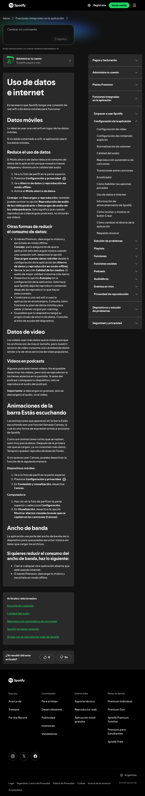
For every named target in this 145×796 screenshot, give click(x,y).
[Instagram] (12, 756)
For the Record (17, 717)
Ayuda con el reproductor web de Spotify (33, 637)
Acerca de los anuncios (99, 783)
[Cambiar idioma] (89, 5)
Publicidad (48, 717)
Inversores (48, 726)
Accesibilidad (15, 790)
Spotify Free (115, 741)
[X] (24, 756)
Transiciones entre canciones (115, 170)
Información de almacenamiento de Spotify (114, 203)
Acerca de (14, 701)
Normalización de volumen (114, 146)
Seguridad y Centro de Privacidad (33, 783)
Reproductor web (86, 709)
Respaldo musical (108, 233)
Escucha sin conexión (20, 606)
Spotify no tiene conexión (23, 629)
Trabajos (13, 709)
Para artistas (49, 701)
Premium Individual (120, 701)
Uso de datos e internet (111, 194)
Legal (11, 783)
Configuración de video (111, 129)
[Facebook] (35, 756)
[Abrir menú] (134, 5)
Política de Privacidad (63, 783)
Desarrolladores (52, 709)
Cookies (81, 783)
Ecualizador (104, 177)
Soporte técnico (85, 701)
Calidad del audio (18, 613)
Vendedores (49, 734)
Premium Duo (116, 709)
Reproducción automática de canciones (32, 621)
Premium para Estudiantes (117, 731)
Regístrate (99, 5)
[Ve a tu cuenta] (68, 60)
